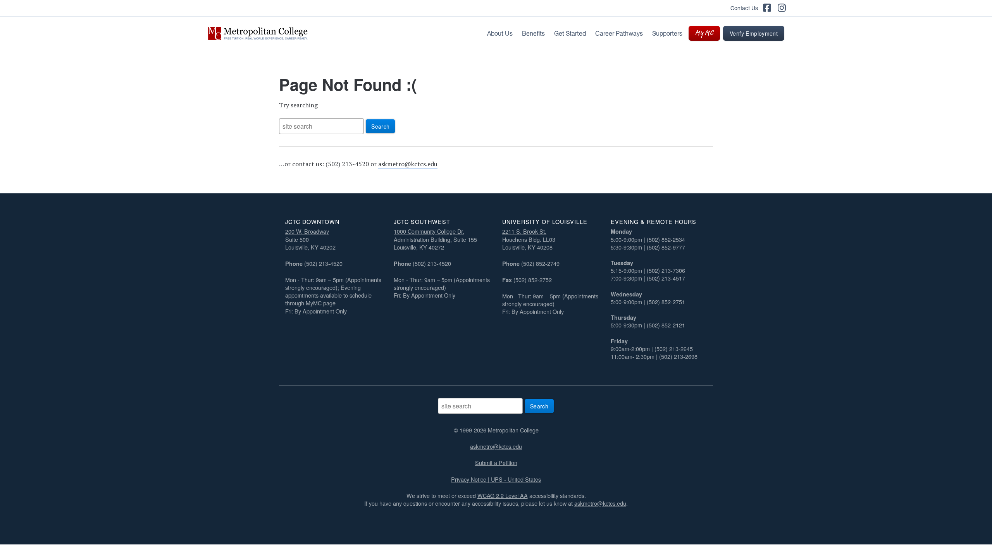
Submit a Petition (496, 462)
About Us (500, 33)
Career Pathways (619, 33)
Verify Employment (754, 33)
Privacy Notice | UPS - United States (496, 479)
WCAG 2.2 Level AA (502, 495)
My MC (704, 33)
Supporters (667, 33)
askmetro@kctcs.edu (407, 164)
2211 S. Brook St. (524, 231)
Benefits (533, 33)
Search (380, 126)
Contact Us (744, 8)
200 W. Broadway (307, 231)
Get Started (570, 33)
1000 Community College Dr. (429, 231)
